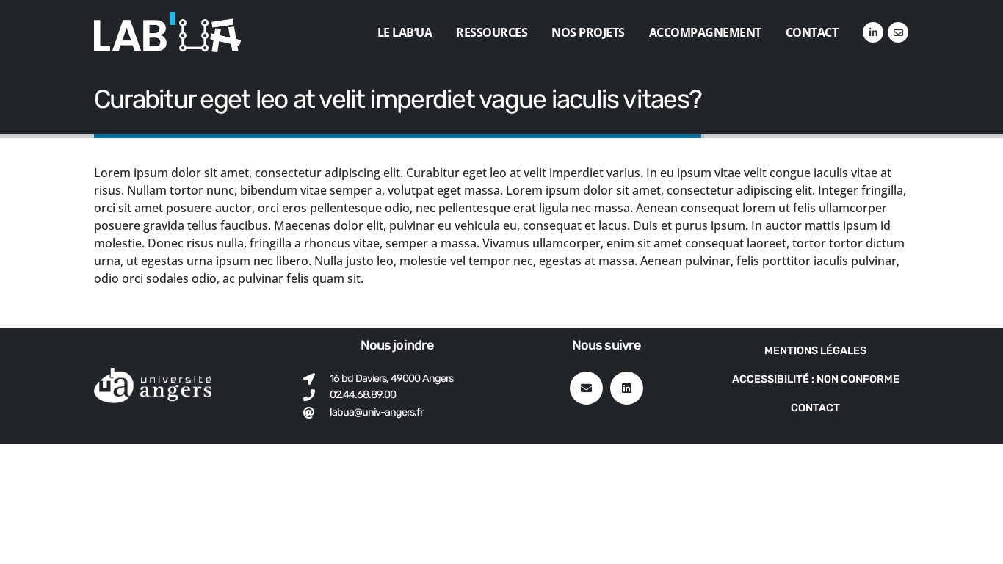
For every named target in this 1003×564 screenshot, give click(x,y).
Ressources (491, 32)
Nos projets (588, 32)
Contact (812, 32)
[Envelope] (586, 388)
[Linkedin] (626, 388)
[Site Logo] (167, 32)
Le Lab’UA (404, 32)
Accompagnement (705, 32)
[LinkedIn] (873, 32)
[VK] (898, 32)
